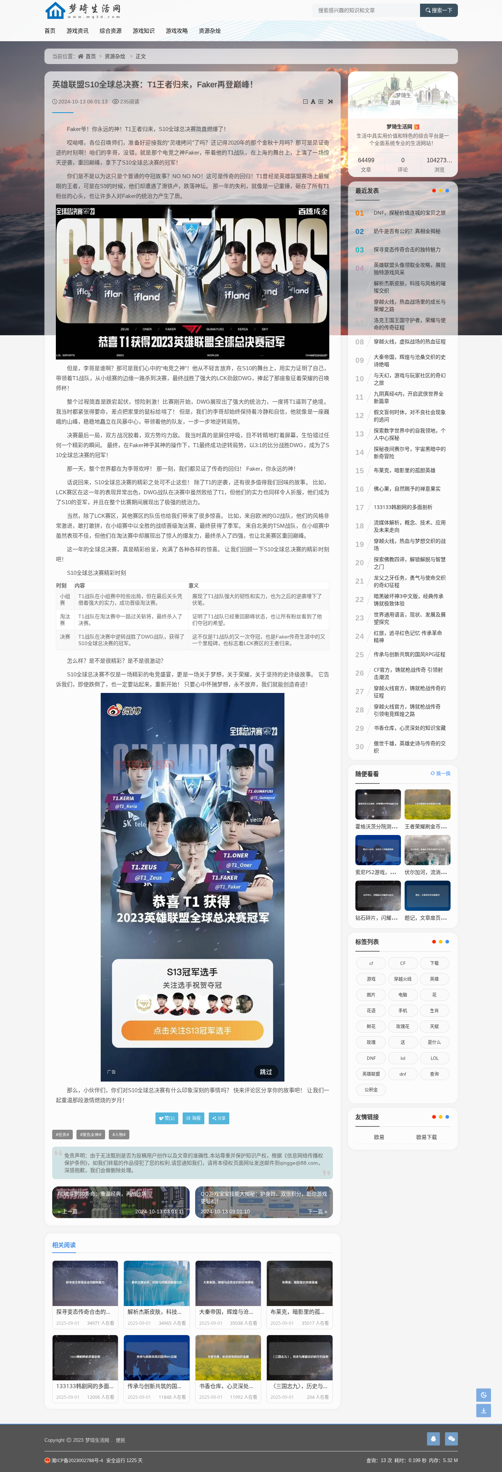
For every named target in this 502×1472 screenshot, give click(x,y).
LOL (434, 1058)
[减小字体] (306, 101)
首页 (49, 30)
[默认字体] (314, 101)
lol (403, 1058)
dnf (402, 1074)
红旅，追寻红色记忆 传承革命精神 (408, 636)
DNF (371, 1058)
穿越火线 (403, 979)
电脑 (402, 995)
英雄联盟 (371, 1074)
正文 (141, 56)
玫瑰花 (402, 1026)
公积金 (371, 1090)
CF (402, 963)
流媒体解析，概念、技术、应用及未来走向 (410, 526)
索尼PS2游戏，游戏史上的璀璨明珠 (395, 871)
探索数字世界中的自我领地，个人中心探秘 (410, 434)
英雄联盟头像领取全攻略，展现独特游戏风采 (410, 268)
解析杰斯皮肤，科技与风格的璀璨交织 (410, 287)
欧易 (379, 1136)
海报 (196, 1118)
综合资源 (111, 30)
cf (371, 963)
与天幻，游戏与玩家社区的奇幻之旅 (410, 379)
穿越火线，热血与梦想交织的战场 (410, 544)
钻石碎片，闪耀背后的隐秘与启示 (394, 917)
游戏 (371, 979)
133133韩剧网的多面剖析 (403, 506)
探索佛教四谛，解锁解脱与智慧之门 (410, 563)
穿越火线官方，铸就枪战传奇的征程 (410, 691)
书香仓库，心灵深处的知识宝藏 (410, 727)
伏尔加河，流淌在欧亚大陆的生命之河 (448, 871)
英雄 (434, 979)
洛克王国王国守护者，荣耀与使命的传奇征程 (410, 323)
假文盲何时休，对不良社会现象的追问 (410, 415)
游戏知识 (144, 30)
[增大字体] (321, 101)
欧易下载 (426, 1136)
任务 (62, 1134)
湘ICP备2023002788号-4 (77, 1460)
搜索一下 (442, 10)
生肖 (434, 1011)
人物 (119, 1134)
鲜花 (371, 1026)
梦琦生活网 (402, 126)
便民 (120, 1440)
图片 (371, 995)
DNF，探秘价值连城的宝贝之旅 (410, 212)
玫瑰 (371, 1042)
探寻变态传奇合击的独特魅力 (407, 249)
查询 (434, 1074)
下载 (434, 963)
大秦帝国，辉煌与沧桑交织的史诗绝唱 (410, 360)
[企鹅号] (433, 1439)
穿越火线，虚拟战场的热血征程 (410, 341)
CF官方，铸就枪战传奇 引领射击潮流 (408, 673)
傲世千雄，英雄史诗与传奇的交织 (410, 747)
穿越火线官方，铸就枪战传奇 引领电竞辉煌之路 (407, 710)
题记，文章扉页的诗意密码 (435, 917)
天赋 (434, 1026)
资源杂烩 (210, 30)
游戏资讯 (78, 30)
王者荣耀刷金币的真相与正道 (438, 826)
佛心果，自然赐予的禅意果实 (407, 488)
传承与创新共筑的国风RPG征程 (409, 654)
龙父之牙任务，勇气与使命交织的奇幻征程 (410, 581)
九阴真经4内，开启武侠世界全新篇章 (409, 397)
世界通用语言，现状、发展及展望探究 (410, 618)
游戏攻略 (177, 30)
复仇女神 (91, 1134)
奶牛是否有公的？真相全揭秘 (407, 230)
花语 (371, 1011)
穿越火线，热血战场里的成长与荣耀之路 (410, 305)
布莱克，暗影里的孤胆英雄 (404, 470)
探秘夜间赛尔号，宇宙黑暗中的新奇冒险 (410, 452)
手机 (402, 1011)
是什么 (434, 1042)
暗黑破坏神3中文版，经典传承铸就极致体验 (409, 599)
